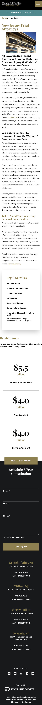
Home (4, 18)
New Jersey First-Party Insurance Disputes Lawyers (19, 320)
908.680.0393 (21, 646)
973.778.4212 (21, 596)
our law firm (13, 117)
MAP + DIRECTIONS (21, 576)
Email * (6, 503)
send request (20, 547)
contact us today (14, 264)
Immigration (12, 298)
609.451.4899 (21, 619)
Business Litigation (15, 303)
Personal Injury (13, 284)
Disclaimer (26, 702)
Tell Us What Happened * (14, 537)
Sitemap (15, 702)
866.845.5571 (23, 13)
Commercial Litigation (16, 308)
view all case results (21, 461)
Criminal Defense (14, 293)
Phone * (6, 516)
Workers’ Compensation (17, 288)
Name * (6, 491)
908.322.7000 (21, 572)
